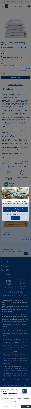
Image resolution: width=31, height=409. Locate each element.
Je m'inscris (15, 218)
